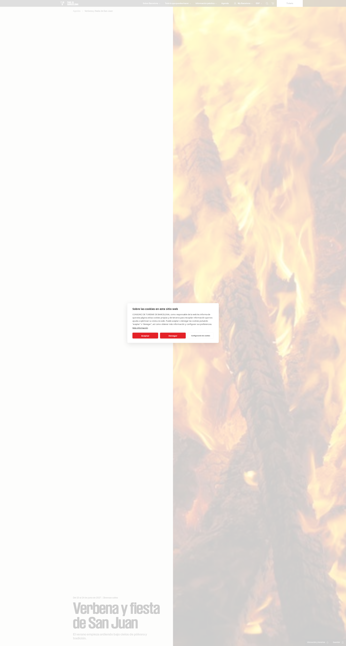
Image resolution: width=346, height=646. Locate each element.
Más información (140, 328)
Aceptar (145, 335)
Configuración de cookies (200, 335)
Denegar (173, 335)
